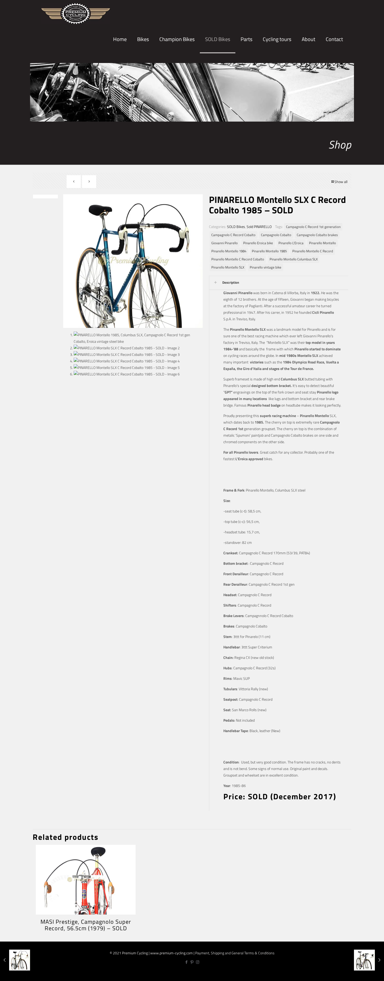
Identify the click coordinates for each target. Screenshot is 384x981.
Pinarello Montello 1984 (228, 251)
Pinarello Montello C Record (312, 251)
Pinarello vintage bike (265, 267)
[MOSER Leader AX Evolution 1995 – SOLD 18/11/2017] (369, 960)
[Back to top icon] (362, 972)
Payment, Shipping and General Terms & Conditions (235, 953)
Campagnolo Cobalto (276, 234)
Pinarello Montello (322, 243)
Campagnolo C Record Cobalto (233, 234)
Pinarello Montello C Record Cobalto (237, 259)
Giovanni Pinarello (224, 243)
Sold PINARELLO (259, 226)
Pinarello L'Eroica (291, 243)
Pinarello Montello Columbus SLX (294, 259)
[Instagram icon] (198, 962)
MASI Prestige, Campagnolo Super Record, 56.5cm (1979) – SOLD (85, 925)
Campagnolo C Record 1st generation (313, 226)
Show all (340, 181)
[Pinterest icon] (192, 962)
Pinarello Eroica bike (258, 243)
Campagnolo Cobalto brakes (317, 234)
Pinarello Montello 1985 (269, 251)
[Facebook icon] (187, 962)
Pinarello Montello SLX (227, 267)
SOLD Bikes (236, 226)
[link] (143, 57)
